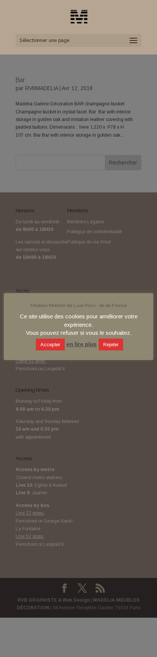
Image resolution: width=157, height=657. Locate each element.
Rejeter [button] (111, 344)
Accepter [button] (50, 344)
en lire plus (81, 344)
